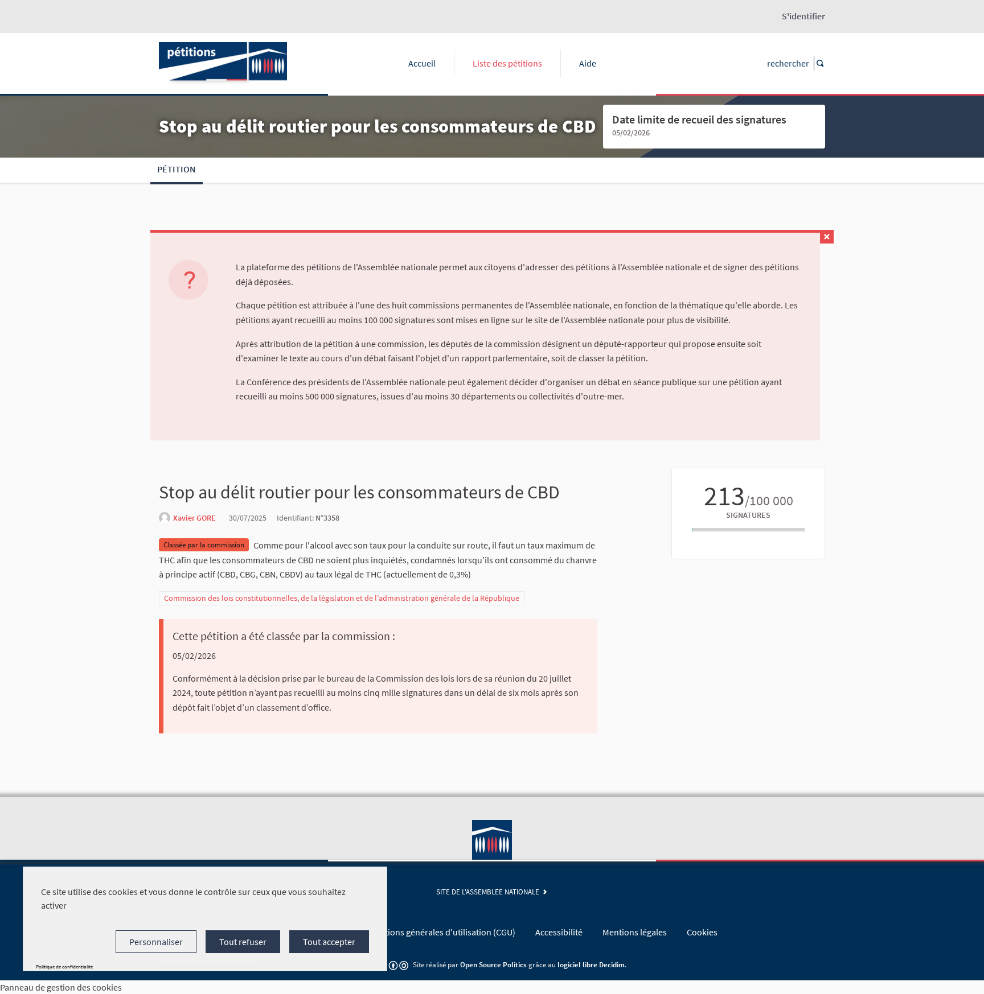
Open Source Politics (493, 964)
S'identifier (803, 16)
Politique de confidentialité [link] (64, 966)
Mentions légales (634, 932)
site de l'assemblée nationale (489, 891)
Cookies (702, 932)
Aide (587, 63)
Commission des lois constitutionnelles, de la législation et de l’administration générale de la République (341, 598)
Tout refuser (242, 941)
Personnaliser (156, 941)
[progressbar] (748, 529)
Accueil (422, 63)
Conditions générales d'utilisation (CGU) (438, 932)
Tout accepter (329, 941)
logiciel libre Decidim (591, 964)
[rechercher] (819, 63)
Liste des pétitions (507, 63)
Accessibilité (559, 932)
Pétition (176, 169)
